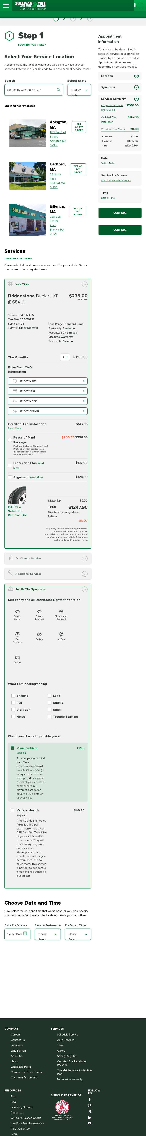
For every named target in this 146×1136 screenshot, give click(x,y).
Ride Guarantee (20, 1128)
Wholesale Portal (21, 1067)
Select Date (108, 163)
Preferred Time (75, 925)
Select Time (108, 197)
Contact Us (18, 1040)
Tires (60, 1045)
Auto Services (65, 1040)
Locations (17, 1045)
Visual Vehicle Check (113, 129)
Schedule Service (67, 1034)
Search (9, 81)
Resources (17, 1112)
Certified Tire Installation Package (72, 1063)
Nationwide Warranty (70, 1079)
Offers (61, 1050)
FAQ (13, 1102)
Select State (77, 81)
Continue (119, 212)
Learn (14, 1134)
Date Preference (15, 925)
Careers (16, 1034)
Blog (13, 1096)
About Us (16, 1056)
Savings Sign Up (67, 1056)
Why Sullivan (18, 1050)
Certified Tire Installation (108, 119)
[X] (90, 1112)
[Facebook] (90, 1100)
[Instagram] (90, 1106)
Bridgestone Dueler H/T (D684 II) (112, 107)
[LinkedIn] (90, 1118)
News (14, 1061)
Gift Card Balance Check (26, 1118)
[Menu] (6, 6)
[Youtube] (90, 1124)
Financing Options (22, 1107)
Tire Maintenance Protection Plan (74, 1072)
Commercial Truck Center (26, 1072)
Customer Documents (24, 1077)
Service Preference (48, 925)
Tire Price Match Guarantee (27, 1123)
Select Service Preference (116, 180)
